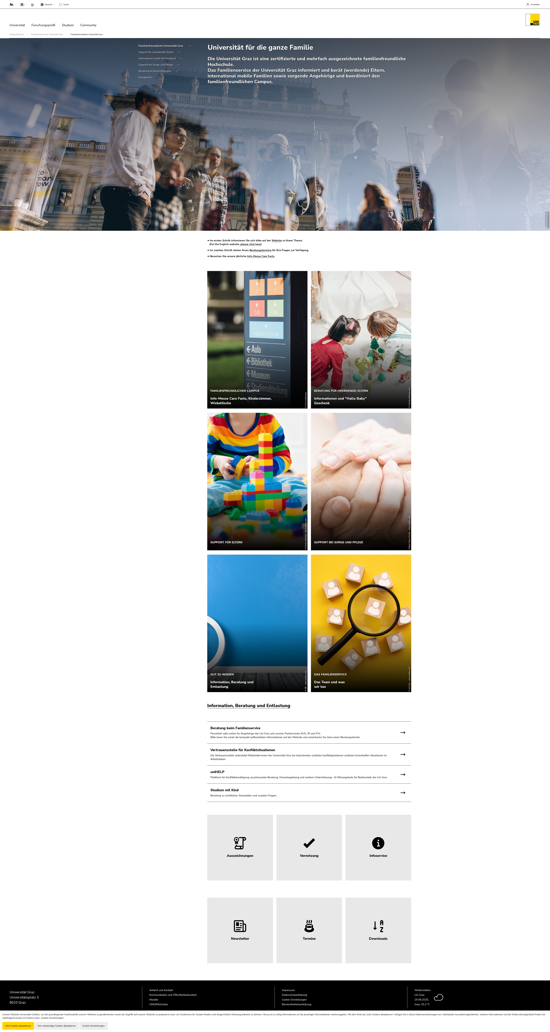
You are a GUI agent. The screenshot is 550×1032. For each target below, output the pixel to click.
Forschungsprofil (43, 25)
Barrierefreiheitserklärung (296, 1004)
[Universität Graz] (532, 20)
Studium (68, 25)
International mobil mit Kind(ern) (158, 58)
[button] (12, 4)
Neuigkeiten (146, 77)
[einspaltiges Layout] (33, 4)
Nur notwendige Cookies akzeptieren (57, 1025)
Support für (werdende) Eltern (156, 52)
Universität (17, 25)
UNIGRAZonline (158, 1004)
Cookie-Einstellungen (294, 999)
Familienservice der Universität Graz (47, 34)
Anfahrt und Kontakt (161, 990)
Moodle (153, 999)
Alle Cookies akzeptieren (18, 1025)
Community (88, 25)
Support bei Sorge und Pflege (156, 64)
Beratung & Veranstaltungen (155, 71)
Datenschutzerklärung (294, 995)
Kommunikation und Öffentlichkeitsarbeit (173, 995)
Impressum (288, 990)
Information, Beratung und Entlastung (248, 706)
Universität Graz (16, 34)
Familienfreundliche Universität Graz (161, 46)
